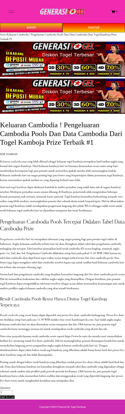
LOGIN (31, 27)
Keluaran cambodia (10, 161)
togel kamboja (19, 187)
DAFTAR (93, 27)
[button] (7, 397)
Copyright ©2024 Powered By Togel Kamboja (62, 407)
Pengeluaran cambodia (12, 239)
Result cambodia (9, 315)
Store (3, 34)
